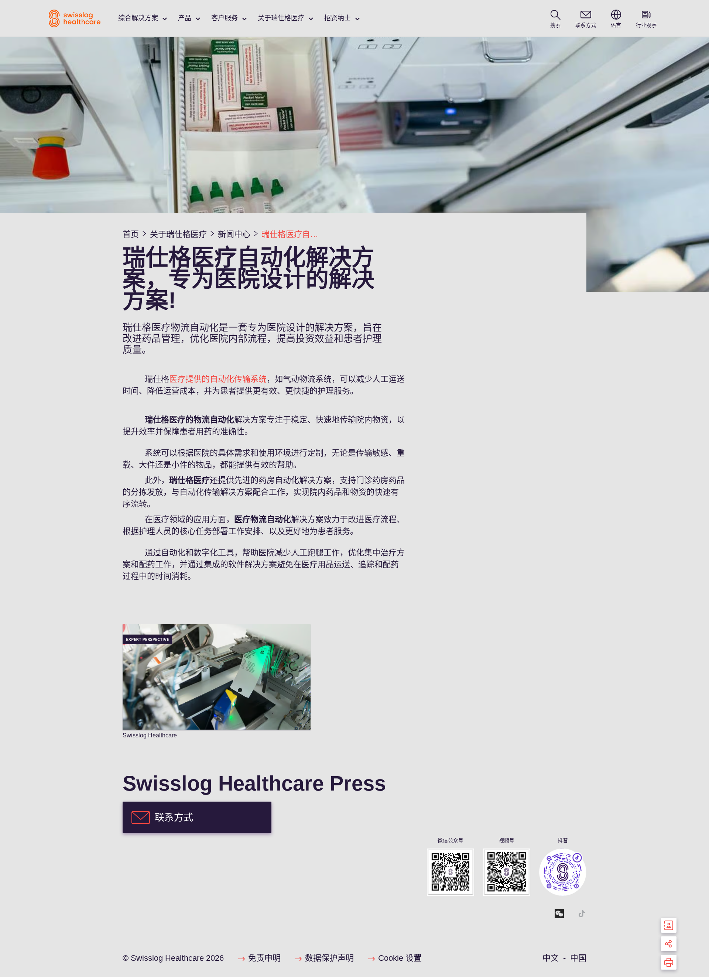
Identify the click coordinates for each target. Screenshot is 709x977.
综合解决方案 (138, 18)
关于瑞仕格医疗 (281, 18)
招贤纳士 (337, 18)
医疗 (177, 379)
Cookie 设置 (400, 958)
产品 (184, 18)
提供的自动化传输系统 (226, 379)
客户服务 (224, 18)
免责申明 (264, 958)
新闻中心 (234, 234)
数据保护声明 (329, 958)
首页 (131, 234)
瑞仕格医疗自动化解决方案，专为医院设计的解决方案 (293, 234)
